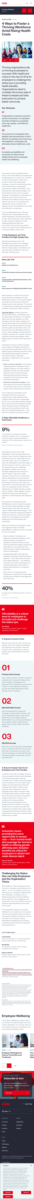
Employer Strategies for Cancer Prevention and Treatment (12, 1055)
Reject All (26, 1192)
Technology (5, 1144)
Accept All (7, 1196)
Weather (4, 1147)
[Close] (31, 1165)
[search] (26, 3)
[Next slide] (9, 1066)
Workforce (5, 1151)
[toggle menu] (31, 3)
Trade (3, 1141)
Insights (18, 1128)
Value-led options (8, 312)
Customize (7, 1192)
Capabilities (19, 1122)
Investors (4, 1128)
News (3, 1132)
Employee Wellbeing (8, 9)
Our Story (5, 1122)
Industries (19, 1125)
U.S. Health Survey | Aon (7, 968)
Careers (4, 1125)
